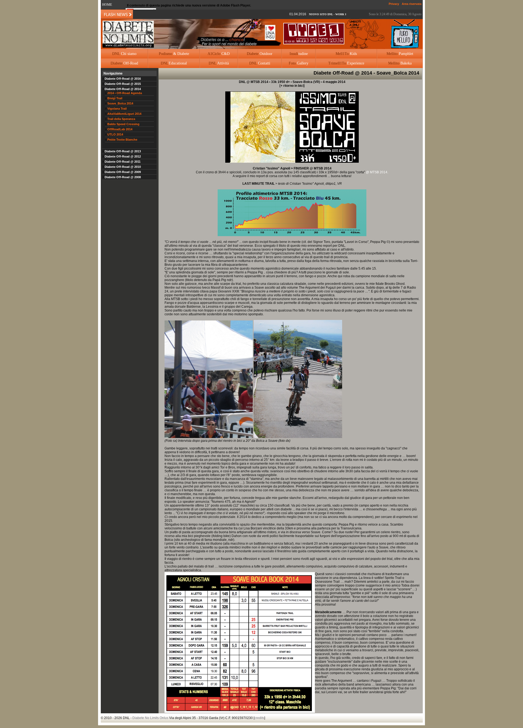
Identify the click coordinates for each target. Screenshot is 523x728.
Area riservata (411, 3)
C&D (219, 54)
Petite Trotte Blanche (122, 139)
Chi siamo (124, 54)
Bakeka (400, 63)
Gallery (298, 63)
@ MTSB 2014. (377, 172)
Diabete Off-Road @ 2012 (122, 156)
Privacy (394, 3)
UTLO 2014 (115, 134)
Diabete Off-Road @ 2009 (122, 172)
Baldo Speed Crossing (123, 124)
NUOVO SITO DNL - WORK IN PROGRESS (317, 14)
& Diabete (174, 54)
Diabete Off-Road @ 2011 (122, 161)
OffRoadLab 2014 (119, 129)
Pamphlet (400, 54)
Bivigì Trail (114, 98)
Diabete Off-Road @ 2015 (122, 83)
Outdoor (259, 54)
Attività (219, 63)
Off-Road (124, 63)
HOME (107, 5)
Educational (174, 63)
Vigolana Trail (117, 108)
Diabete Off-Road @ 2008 (122, 177)
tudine (299, 54)
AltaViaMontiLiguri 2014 (124, 113)
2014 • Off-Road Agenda (124, 93)
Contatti (259, 63)
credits (259, 718)
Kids (346, 54)
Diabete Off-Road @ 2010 (122, 166)
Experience (346, 63)
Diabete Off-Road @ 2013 (122, 151)
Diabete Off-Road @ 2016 (122, 78)
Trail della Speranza (121, 119)
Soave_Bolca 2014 (120, 103)
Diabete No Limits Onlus (150, 718)
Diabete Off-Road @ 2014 (122, 89)
